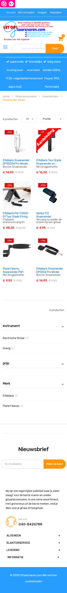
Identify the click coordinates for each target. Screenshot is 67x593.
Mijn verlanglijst (26, 12)
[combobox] (38, 48)
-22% (9, 185)
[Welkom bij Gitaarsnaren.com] (11, 31)
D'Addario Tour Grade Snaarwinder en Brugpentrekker (48, 164)
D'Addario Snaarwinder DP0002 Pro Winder (49, 270)
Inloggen (42, 12)
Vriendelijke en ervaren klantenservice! (33, 70)
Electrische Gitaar (21, 338)
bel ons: (23, 519)
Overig (14, 348)
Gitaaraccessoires (26, 96)
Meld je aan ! (54, 464)
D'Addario (16, 395)
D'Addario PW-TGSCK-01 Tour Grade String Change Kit (16, 217)
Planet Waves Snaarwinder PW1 (13, 270)
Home (6, 96)
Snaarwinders (50, 96)
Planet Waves (19, 406)
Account (11, 12)
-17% (9, 132)
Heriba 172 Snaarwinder (43, 215)
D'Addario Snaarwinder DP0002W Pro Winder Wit (16, 164)
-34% (43, 185)
